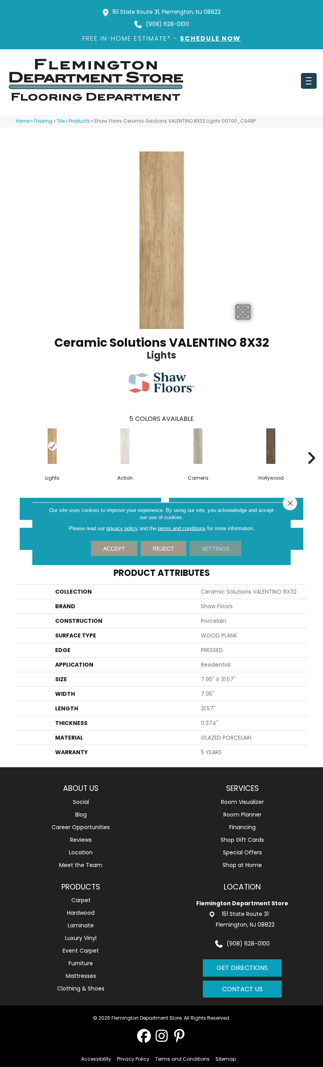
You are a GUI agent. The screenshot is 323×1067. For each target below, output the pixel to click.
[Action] (125, 446)
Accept (114, 548)
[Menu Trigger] (309, 81)
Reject (163, 548)
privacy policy (122, 528)
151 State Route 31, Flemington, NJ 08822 (166, 12)
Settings (215, 548)
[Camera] (198, 446)
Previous (12, 446)
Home (23, 121)
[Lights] (52, 446)
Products (79, 121)
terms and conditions (182, 528)
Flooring (43, 121)
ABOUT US (80, 788)
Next (311, 446)
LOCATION (242, 887)
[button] (143, 1035)
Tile (61, 121)
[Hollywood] (270, 446)
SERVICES (242, 788)
